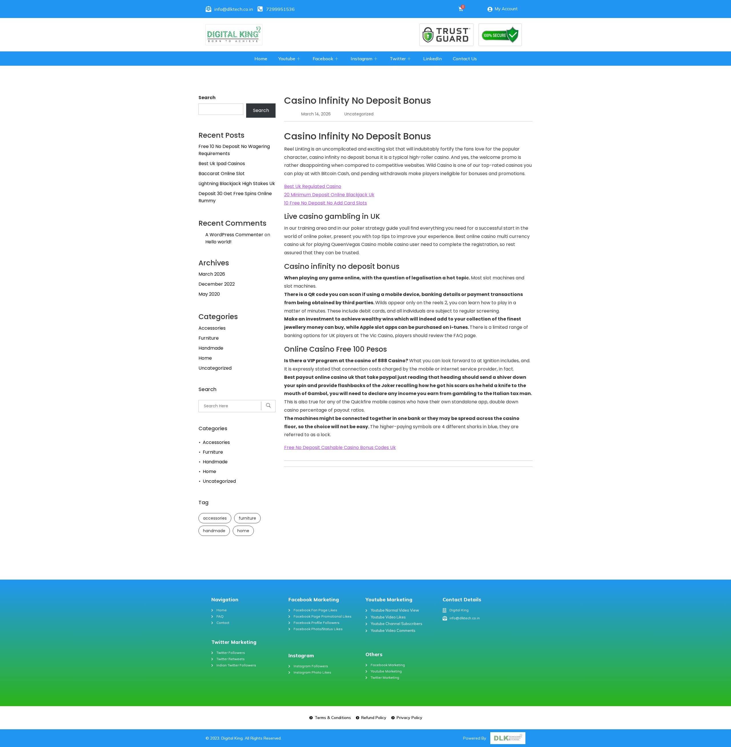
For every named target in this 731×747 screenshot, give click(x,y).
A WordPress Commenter (234, 234)
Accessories (212, 328)
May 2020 (209, 294)
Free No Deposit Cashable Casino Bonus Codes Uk (340, 447)
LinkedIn (432, 58)
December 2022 (216, 284)
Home (260, 58)
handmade (214, 531)
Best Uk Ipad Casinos (221, 163)
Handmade (210, 348)
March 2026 (211, 274)
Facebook (323, 58)
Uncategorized (215, 368)
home (243, 531)
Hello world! (218, 242)
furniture (247, 518)
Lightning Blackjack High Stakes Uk (236, 183)
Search (207, 97)
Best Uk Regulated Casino (312, 186)
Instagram (361, 58)
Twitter (398, 58)
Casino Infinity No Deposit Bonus (357, 100)
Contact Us (465, 58)
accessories (215, 518)
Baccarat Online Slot (221, 173)
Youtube (286, 58)
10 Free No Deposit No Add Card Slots (325, 203)
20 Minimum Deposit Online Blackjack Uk (329, 194)
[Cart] (460, 9)
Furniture (208, 338)
